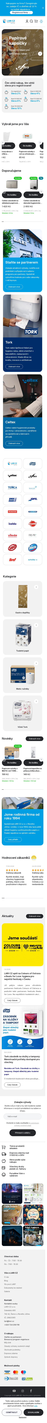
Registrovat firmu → (21, 13)
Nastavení (22, 1417)
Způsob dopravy (11, 1357)
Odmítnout (12, 1412)
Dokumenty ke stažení (13, 1288)
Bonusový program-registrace (16, 1339)
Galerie (7, 1291)
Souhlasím (33, 1412)
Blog (6, 1281)
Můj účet (7, 1343)
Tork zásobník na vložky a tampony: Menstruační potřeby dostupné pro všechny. (22, 1059)
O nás (6, 1277)
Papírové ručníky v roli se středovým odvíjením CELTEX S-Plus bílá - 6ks (27, 153)
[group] (29, 146)
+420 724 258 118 (11, 1325)
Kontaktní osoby (10, 1304)
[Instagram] (22, 1391)
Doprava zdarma (10, 1353)
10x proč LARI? (10, 1284)
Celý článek (12, 1000)
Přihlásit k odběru (22, 1133)
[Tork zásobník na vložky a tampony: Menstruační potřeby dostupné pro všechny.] (22, 1027)
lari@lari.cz (9, 1321)
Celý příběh (13, 839)
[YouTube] (14, 1391)
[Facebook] (31, 1391)
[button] (40, 54)
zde (35, 1406)
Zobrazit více (14, 287)
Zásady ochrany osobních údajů (17, 1346)
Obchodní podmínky (12, 1350)
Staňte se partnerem (12, 1337)
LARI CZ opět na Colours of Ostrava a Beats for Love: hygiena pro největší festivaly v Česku (22, 976)
